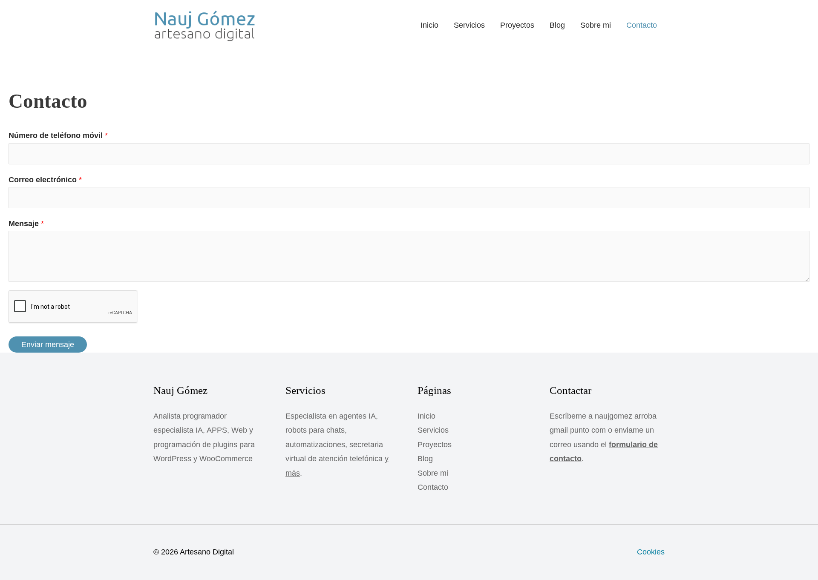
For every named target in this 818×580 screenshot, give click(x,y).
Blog (557, 25)
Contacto (641, 25)
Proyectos (517, 25)
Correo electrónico (45, 179)
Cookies (651, 552)
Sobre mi (595, 25)
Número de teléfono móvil (58, 135)
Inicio (429, 25)
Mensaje (26, 223)
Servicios (469, 25)
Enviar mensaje (47, 344)
